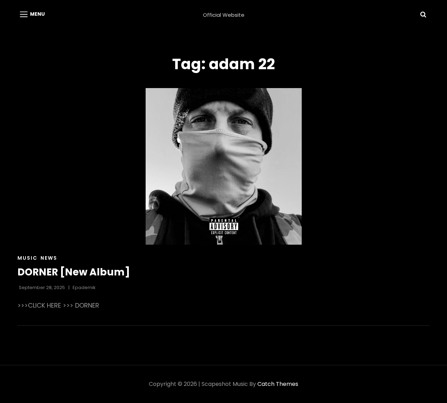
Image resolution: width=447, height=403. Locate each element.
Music (27, 257)
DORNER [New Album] (73, 272)
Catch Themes (277, 384)
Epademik (84, 287)
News (49, 257)
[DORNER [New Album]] (223, 166)
